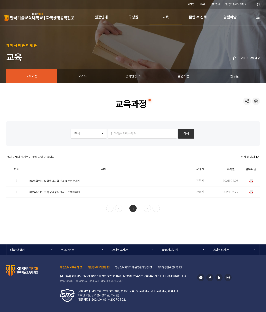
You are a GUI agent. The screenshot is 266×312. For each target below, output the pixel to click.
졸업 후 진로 (198, 17)
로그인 (191, 4)
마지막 (156, 208)
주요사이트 (67, 250)
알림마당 (230, 17)
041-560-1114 (176, 276)
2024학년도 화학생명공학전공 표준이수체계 (54, 192)
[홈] (235, 58)
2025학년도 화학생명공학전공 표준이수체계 (54, 181)
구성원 (133, 17)
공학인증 (131, 76)
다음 (147, 208)
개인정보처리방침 (97, 267)
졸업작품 (183, 76)
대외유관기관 (221, 250)
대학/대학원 (17, 250)
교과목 (82, 76)
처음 (109, 208)
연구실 (234, 76)
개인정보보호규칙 (69, 267)
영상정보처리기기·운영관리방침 (132, 267)
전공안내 (101, 17)
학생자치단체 (170, 250)
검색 (186, 133)
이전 (118, 208)
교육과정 (255, 58)
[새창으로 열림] (259, 4)
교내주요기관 (119, 250)
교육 (165, 17)
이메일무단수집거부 (168, 267)
